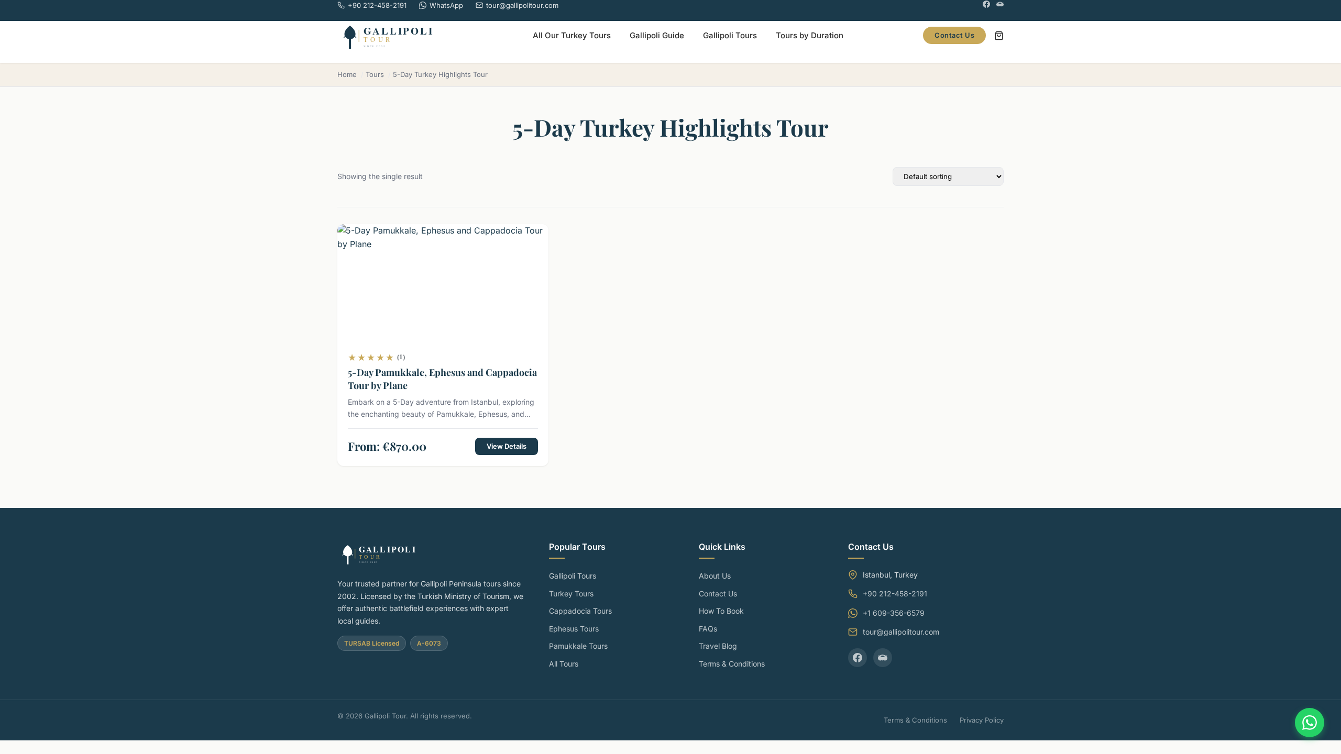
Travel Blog (718, 645)
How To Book (721, 610)
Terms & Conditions (732, 663)
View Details (506, 446)
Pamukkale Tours (578, 645)
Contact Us (954, 35)
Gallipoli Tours (730, 35)
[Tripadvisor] (1000, 5)
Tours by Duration (809, 35)
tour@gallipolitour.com (901, 631)
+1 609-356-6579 (894, 612)
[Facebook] (986, 5)
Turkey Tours (571, 593)
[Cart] (999, 35)
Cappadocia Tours (580, 610)
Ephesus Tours (574, 628)
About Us (715, 575)
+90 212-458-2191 (895, 593)
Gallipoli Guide (657, 35)
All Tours (563, 663)
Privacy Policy (982, 720)
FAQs (708, 628)
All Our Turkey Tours (572, 35)
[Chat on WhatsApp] (1309, 722)
